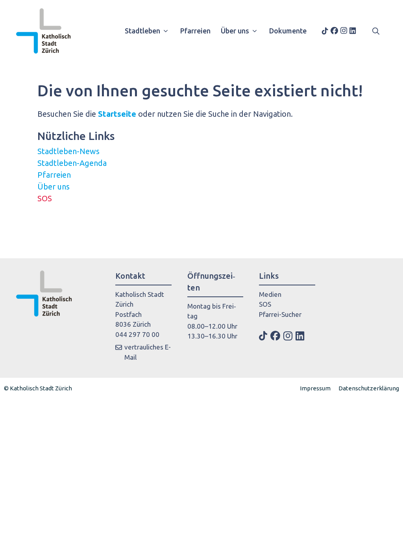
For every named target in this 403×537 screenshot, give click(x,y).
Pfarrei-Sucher (280, 314)
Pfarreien (195, 31)
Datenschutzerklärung (368, 388)
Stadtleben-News (68, 151)
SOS (44, 198)
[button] (375, 30)
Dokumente (288, 31)
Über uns (235, 31)
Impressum (315, 388)
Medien (270, 294)
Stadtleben (142, 31)
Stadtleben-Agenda (72, 162)
